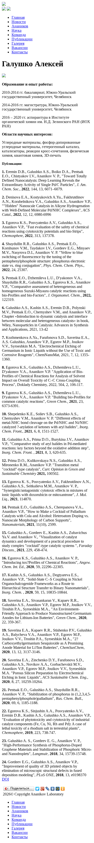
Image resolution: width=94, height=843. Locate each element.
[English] (9, 9)
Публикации (22, 39)
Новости (19, 22)
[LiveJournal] (47, 789)
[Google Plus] (42, 789)
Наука (16, 30)
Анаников (20, 26)
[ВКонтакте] (52, 789)
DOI (5, 779)
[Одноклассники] (62, 789)
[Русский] (4, 9)
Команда (19, 35)
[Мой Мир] (57, 789)
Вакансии (20, 48)
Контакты (20, 52)
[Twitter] (37, 789)
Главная (18, 17)
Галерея (18, 43)
